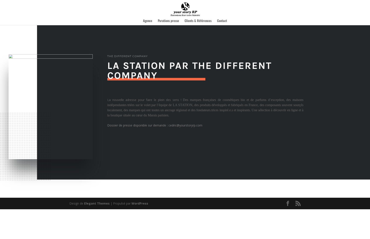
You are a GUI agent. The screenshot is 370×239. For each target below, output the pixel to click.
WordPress (139, 203)
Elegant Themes (97, 203)
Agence (147, 21)
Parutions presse (168, 21)
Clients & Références (198, 21)
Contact (222, 21)
